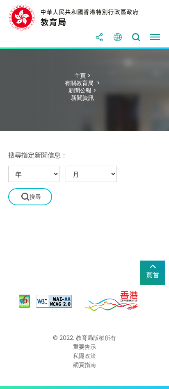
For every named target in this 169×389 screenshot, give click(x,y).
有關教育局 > (82, 83)
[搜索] (136, 37)
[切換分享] (99, 37)
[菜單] (154, 37)
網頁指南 (84, 365)
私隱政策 (84, 356)
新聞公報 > (82, 90)
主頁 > (82, 75)
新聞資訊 (82, 97)
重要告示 (84, 347)
